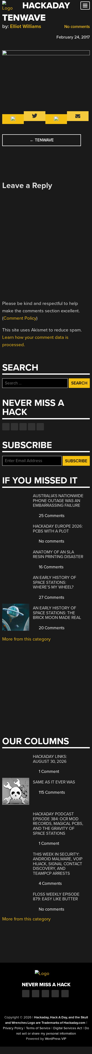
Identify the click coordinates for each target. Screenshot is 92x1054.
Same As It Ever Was (54, 782)
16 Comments (51, 567)
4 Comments (50, 883)
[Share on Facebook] (4, 36)
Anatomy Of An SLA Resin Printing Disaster (58, 554)
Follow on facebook (6, 426)
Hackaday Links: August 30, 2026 (50, 759)
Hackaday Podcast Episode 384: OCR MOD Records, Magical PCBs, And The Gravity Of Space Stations (58, 823)
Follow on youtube (23, 426)
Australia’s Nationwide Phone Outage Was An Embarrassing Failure (58, 500)
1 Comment (48, 771)
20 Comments (51, 627)
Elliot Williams (25, 26)
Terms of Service (38, 1028)
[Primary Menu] (85, 5)
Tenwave (42, 140)
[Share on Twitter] (11, 36)
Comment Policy (19, 318)
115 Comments (51, 792)
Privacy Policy (13, 1028)
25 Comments (51, 515)
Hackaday (46, 5)
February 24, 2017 (73, 37)
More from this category (26, 639)
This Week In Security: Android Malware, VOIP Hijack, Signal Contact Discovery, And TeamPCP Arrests (57, 864)
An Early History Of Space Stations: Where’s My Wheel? (54, 582)
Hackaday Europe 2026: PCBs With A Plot (58, 529)
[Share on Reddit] (26, 36)
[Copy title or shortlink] (33, 36)
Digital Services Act (67, 1028)
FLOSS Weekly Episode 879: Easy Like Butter (56, 897)
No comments (76, 26)
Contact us (40, 426)
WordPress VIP (55, 1039)
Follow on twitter (14, 426)
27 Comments (51, 597)
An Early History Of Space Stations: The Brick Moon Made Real (57, 612)
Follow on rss (31, 426)
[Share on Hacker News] (18, 36)
